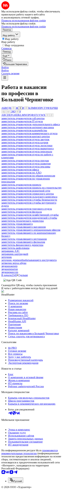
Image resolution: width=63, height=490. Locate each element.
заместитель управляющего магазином (23, 226)
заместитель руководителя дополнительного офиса (30, 124)
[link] (7, 60)
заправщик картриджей (14, 254)
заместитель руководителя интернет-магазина (27, 127)
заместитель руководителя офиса (20, 169)
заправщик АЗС (10, 251)
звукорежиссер (9, 272)
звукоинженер (9, 266)
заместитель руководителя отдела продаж (25, 160)
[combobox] (15, 480)
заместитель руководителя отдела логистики (26, 145)
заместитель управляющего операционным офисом (30, 229)
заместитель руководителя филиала (21, 211)
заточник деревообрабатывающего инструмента (29, 260)
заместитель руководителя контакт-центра (25, 136)
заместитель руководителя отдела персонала (26, 151)
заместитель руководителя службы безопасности (29, 199)
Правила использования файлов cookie (23, 26)
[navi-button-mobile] (4, 78)
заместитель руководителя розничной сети (25, 190)
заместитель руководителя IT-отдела (22, 121)
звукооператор (9, 269)
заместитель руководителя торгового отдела (26, 208)
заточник (6, 257)
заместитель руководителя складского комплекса (29, 196)
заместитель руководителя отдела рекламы (25, 166)
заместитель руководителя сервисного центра (27, 193)
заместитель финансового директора (22, 245)
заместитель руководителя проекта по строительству (31, 187)
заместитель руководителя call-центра (23, 118)
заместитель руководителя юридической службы (29, 217)
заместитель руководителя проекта (21, 184)
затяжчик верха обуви (13, 263)
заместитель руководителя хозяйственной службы (30, 214)
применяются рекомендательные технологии (29, 452)
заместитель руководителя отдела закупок (25, 139)
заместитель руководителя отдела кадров (24, 142)
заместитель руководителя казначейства (24, 130)
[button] (5, 67)
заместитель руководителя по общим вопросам (28, 175)
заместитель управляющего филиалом (23, 242)
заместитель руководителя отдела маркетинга (27, 148)
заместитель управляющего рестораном (24, 239)
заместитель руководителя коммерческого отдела (29, 133)
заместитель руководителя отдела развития (26, 163)
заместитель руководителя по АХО (21, 172)
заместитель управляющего (17, 223)
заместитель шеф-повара (15, 248)
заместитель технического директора (22, 220)
